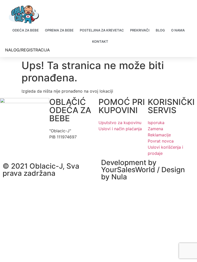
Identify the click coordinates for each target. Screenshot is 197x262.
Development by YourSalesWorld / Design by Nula (143, 169)
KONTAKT (100, 41)
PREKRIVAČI (140, 30)
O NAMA (178, 30)
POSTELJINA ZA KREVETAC (102, 30)
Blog (160, 30)
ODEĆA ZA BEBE (25, 30)
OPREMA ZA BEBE (59, 30)
